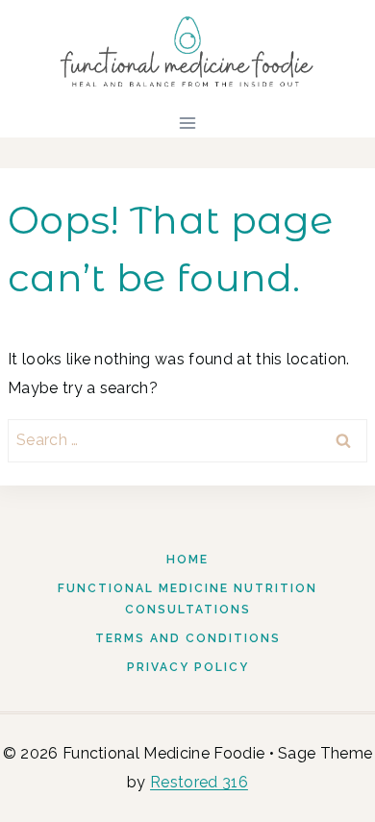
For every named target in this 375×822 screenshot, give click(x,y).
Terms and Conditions (188, 638)
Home (187, 559)
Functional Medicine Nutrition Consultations (187, 599)
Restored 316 (199, 782)
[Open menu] (188, 122)
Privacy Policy (188, 667)
